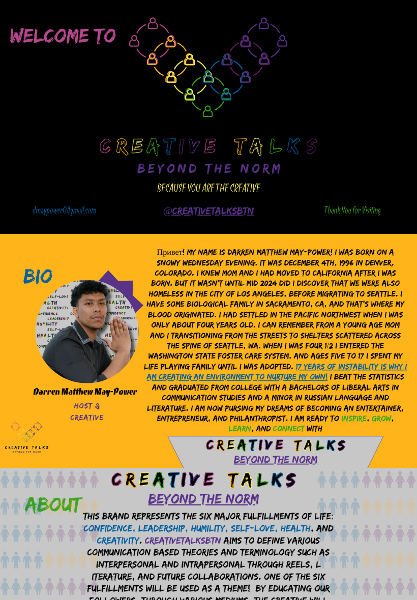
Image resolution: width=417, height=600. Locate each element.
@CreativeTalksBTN (208, 211)
